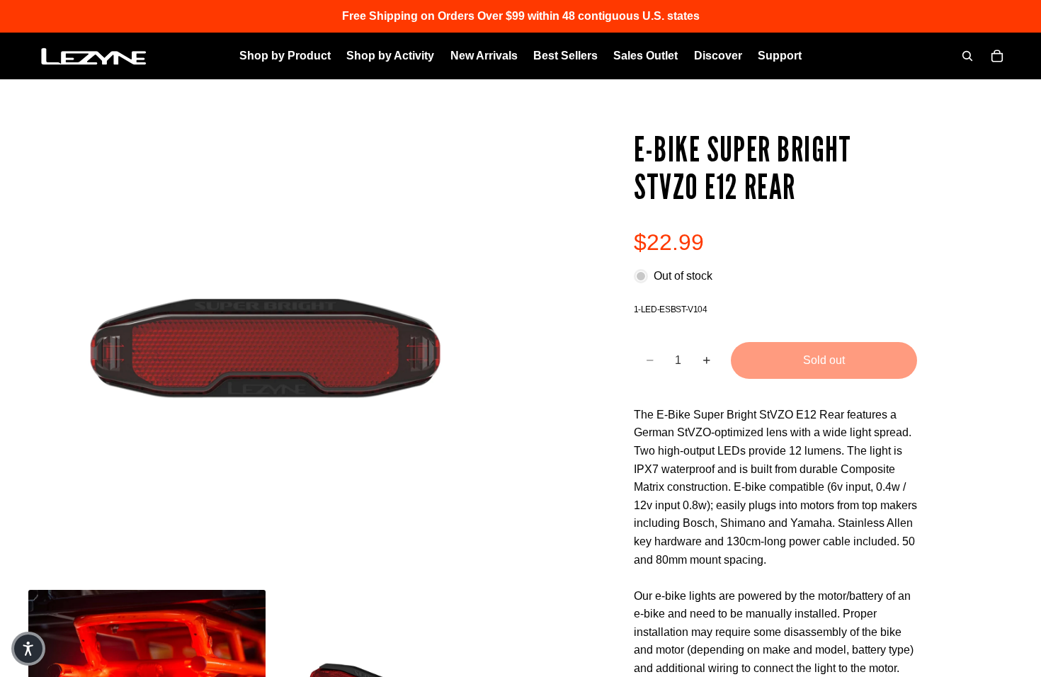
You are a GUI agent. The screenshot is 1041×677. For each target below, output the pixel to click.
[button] (28, 649)
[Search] (967, 56)
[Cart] (997, 56)
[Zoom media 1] (265, 352)
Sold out (824, 360)
